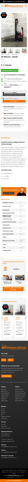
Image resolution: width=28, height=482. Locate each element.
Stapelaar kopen (14, 54)
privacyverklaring (9, 472)
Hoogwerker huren (20, 397)
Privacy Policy (17, 477)
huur (24, 81)
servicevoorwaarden (19, 472)
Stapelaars (7, 54)
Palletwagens (4, 400)
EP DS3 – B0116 (18, 318)
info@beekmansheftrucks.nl (8, 441)
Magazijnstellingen (6, 416)
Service (3, 409)
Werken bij (4, 426)
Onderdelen (4, 418)
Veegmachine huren (20, 395)
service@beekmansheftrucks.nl (8, 457)
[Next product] (2, 62)
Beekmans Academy (6, 428)
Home (2, 54)
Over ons (3, 424)
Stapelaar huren (19, 398)
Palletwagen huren (19, 400)
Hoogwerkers (4, 397)
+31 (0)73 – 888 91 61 (7, 439)
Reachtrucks (4, 391)
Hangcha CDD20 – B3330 (6, 319)
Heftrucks (3, 389)
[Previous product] (5, 62)
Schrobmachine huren (20, 393)
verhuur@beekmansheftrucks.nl (9, 452)
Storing (3, 410)
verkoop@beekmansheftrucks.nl (9, 446)
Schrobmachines (5, 393)
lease (5, 83)
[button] (2, 6)
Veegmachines (4, 395)
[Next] (24, 30)
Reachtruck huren (19, 391)
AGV (2, 414)
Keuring (3, 412)
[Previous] (3, 30)
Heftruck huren (19, 389)
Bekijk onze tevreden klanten (14, 78)
